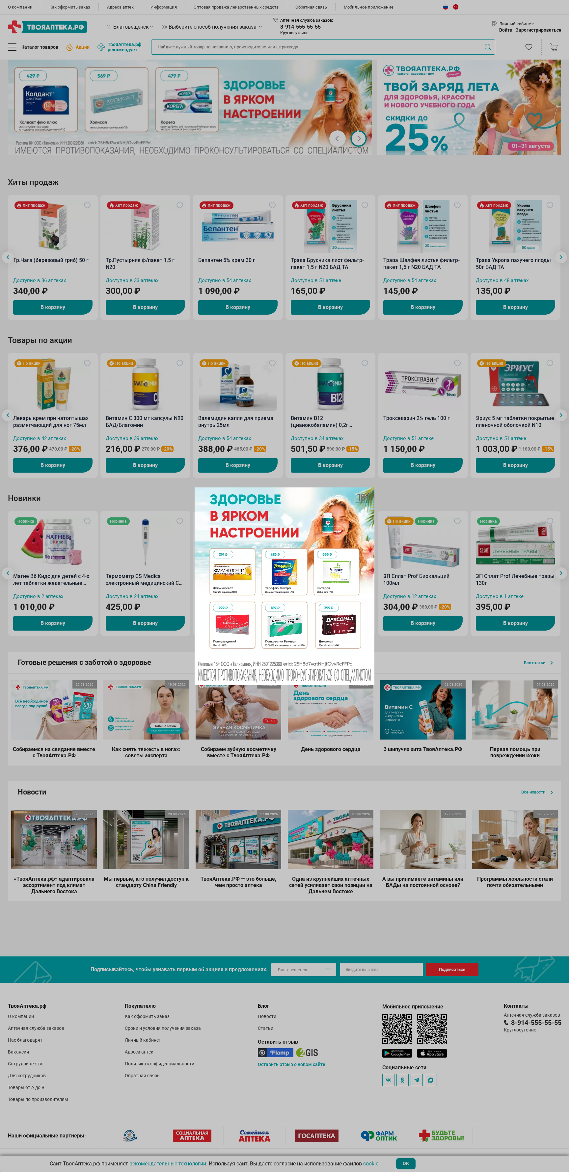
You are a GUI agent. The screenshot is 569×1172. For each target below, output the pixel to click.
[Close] (367, 494)
